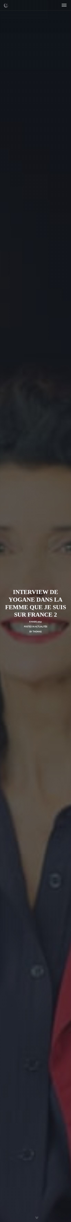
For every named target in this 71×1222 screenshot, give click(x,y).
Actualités (41, 626)
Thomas (37, 631)
